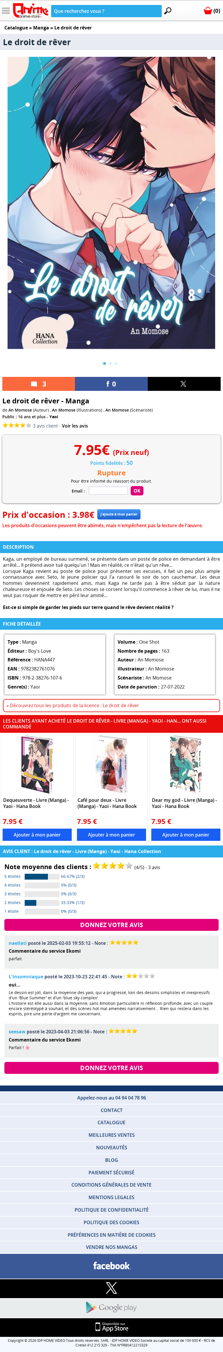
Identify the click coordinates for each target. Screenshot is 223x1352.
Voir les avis (75, 426)
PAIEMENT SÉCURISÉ (111, 1172)
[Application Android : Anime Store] (111, 1308)
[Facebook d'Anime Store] (111, 1266)
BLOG (111, 1160)
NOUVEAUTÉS (111, 1147)
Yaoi (53, 416)
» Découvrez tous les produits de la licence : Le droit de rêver (72, 705)
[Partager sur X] (184, 384)
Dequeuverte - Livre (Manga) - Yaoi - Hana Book (36, 803)
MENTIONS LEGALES (111, 1197)
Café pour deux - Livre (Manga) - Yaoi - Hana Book (107, 803)
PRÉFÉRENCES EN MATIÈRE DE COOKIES (112, 1235)
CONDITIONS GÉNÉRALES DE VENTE (111, 1185)
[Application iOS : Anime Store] (111, 1327)
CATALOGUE (111, 1122)
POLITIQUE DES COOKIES (111, 1222)
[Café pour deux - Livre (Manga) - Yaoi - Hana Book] (111, 764)
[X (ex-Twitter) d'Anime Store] (111, 1288)
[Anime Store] (30, 10)
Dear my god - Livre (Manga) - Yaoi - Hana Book (184, 803)
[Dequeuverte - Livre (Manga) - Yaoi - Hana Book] (37, 764)
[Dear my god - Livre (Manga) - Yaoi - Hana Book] (186, 764)
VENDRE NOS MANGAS (111, 1247)
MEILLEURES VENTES (112, 1135)
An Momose (20, 410)
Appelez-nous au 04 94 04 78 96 (111, 1098)
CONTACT (112, 1110)
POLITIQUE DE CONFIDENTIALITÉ (112, 1210)
